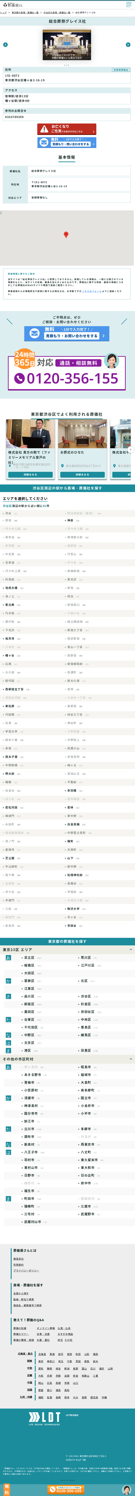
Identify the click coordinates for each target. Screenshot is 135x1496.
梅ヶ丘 (75, 765)
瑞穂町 (32, 1206)
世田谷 (75, 926)
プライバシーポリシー (26, 1270)
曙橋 (12, 782)
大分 (75, 1397)
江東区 (33, 989)
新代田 (13, 681)
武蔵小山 (77, 748)
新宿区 (33, 1004)
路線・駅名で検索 (23, 1299)
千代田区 (34, 1027)
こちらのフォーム (92, 291)
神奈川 (51, 1361)
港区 (31, 1050)
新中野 (75, 867)
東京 (40, 1361)
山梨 (110, 1368)
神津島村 (34, 1106)
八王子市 (35, 1152)
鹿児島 (94, 1397)
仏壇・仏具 (64, 1328)
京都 (58, 1375)
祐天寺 (13, 639)
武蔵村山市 (36, 1222)
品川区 (33, 996)
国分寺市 (34, 1113)
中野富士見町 (80, 833)
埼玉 (60, 1361)
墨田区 (33, 1012)
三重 (95, 1375)
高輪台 (75, 883)
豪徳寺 (13, 850)
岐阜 (58, 1368)
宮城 (69, 1354)
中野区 (33, 1035)
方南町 (75, 850)
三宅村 (32, 1214)
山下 (74, 858)
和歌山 (85, 1375)
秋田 (78, 1354)
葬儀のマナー (21, 1334)
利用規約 (18, 1264)
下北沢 (13, 630)
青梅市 (32, 1082)
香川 (49, 1390)
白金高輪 (77, 824)
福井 (101, 1368)
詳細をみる (30, 474)
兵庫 (49, 1375)
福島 (95, 1354)
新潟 (66, 1368)
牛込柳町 (15, 867)
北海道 (42, 1354)
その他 (68, 1340)
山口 (75, 1383)
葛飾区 (33, 981)
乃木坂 (13, 613)
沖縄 (104, 1397)
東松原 (13, 706)
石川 (92, 1368)
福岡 (40, 1397)
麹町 (74, 841)
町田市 (33, 1199)
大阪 (40, 1375)
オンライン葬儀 (46, 1328)
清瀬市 (32, 1098)
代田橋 (13, 715)
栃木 (95, 1361)
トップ (3, 12)
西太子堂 (15, 757)
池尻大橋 (15, 588)
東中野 (75, 816)
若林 (74, 807)
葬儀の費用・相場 (23, 1340)
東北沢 (75, 579)
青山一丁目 (78, 647)
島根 (58, 1383)
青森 (52, 1354)
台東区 (33, 1020)
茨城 (78, 1361)
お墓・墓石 (43, 1340)
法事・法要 (43, 1334)
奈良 (75, 1375)
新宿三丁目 (78, 630)
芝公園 (13, 858)
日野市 (32, 1175)
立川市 (33, 1129)
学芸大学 (15, 731)
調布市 (33, 1137)
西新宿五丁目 (18, 689)
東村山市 (34, 1168)
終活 (60, 1340)
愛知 (40, 1368)
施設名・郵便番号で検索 (27, 1305)
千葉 (69, 1361)
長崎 (58, 1397)
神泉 (74, 520)
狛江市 (32, 1121)
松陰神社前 (78, 875)
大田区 (33, 973)
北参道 (13, 563)
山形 (86, 1354)
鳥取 (66, 1383)
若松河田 (15, 807)
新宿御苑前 (78, 664)
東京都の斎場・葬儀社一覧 (25, 12)
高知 (66, 1390)
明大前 (13, 774)
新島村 (32, 1144)
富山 (84, 1368)
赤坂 (12, 748)
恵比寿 (13, 605)
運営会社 (18, 1258)
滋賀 (66, 1375)
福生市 (32, 1191)
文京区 (33, 1043)
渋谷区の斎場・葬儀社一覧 (57, 12)
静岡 (49, 1368)
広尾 (12, 664)
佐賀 (49, 1397)
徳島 (58, 1390)
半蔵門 (13, 900)
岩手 (60, 1354)
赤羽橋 (75, 791)
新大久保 (77, 681)
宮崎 (84, 1397)
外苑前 (13, 579)
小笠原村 (34, 1090)
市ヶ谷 (75, 917)
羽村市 (32, 1160)
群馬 (86, 1361)
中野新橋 (15, 765)
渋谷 (12, 513)
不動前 (75, 782)
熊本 (66, 1397)
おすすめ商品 (65, 1334)
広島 (49, 1383)
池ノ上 (13, 596)
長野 (75, 1368)
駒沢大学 (77, 909)
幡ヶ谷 (13, 655)
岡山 (40, 1383)
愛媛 (40, 1390)
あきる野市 (36, 1075)
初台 (74, 596)
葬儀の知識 (19, 1328)
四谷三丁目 (78, 715)
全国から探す (21, 1293)
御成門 (13, 816)
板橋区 (33, 965)
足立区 (33, 958)
